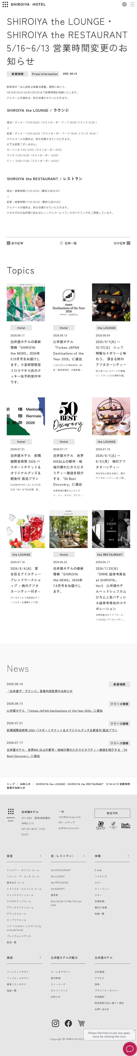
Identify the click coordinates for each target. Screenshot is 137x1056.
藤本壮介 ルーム (16, 882)
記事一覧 (71, 243)
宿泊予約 (112, 813)
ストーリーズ (58, 984)
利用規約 (100, 996)
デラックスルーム (16, 913)
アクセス (100, 978)
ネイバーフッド (59, 990)
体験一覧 (100, 913)
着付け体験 (101, 907)
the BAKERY (58, 888)
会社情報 (100, 971)
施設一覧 (12, 990)
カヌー (98, 882)
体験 (98, 856)
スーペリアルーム (16, 920)
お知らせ (25, 784)
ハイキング (101, 876)
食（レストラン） (63, 856)
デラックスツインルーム (20, 907)
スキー (98, 895)
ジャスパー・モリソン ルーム (23, 870)
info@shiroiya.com (70, 817)
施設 (10, 957)
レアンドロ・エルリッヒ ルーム (24, 888)
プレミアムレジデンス (19, 936)
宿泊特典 (56, 978)
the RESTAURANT (61, 870)
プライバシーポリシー (107, 990)
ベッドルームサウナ (18, 978)
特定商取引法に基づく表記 (109, 1003)
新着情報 (18, 74)
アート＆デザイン (60, 971)
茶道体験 (100, 901)
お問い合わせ (102, 1009)
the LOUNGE (58, 876)
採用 (97, 984)
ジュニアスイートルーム (20, 895)
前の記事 (17, 243)
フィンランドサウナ (18, 971)
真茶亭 (54, 895)
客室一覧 (12, 942)
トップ (11, 784)
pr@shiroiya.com (69, 828)
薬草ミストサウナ (16, 984)
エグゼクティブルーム (19, 901)
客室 (10, 856)
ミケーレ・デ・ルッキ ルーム (23, 876)
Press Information (45, 74)
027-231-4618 (29, 829)
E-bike (98, 870)
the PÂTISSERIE (59, 882)
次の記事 (120, 243)
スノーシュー (102, 888)
